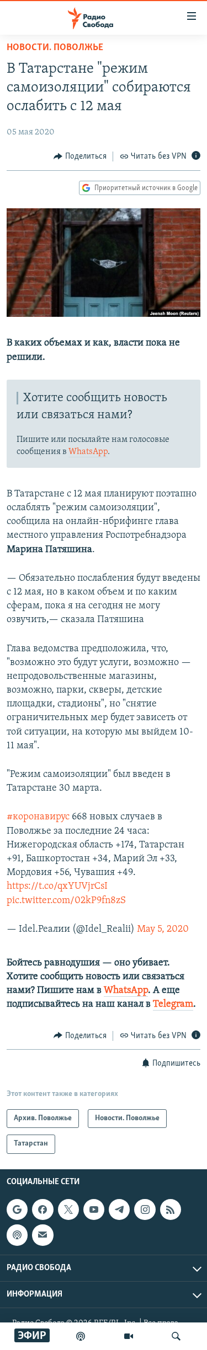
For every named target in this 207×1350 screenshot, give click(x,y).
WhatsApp (88, 451)
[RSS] (170, 1209)
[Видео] (128, 1336)
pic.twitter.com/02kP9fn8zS (66, 901)
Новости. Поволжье (55, 48)
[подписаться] (42, 1234)
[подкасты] (80, 1336)
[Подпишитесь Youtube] (93, 1209)
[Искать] (176, 1336)
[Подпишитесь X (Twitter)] (68, 1209)
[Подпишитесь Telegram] (119, 1209)
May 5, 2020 (163, 930)
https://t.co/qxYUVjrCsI (57, 887)
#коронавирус (38, 817)
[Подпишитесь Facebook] (42, 1209)
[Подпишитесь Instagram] (144, 1209)
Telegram (173, 1004)
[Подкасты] (17, 1234)
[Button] (80, 156)
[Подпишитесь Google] (17, 1209)
